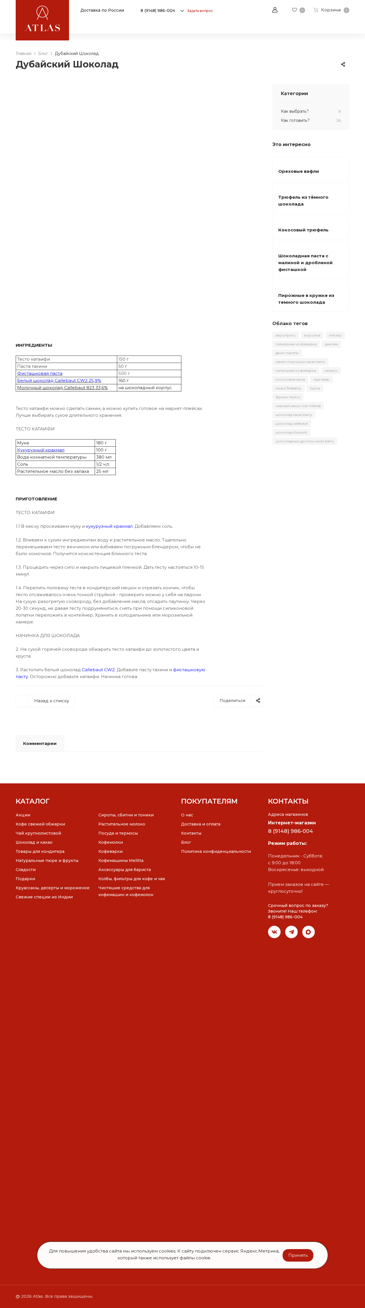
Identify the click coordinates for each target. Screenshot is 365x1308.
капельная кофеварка (295, 370)
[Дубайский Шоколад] (140, 208)
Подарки (25, 878)
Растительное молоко (121, 824)
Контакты (191, 833)
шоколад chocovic (291, 432)
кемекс (331, 370)
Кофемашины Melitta (120, 860)
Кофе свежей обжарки (40, 824)
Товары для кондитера (40, 851)
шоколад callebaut (291, 423)
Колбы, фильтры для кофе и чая (131, 878)
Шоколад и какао (34, 842)
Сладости (26, 869)
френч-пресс (287, 397)
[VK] (274, 932)
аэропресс (285, 335)
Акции (23, 815)
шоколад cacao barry (293, 414)
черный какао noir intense (298, 406)
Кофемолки (110, 842)
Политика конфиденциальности (216, 851)
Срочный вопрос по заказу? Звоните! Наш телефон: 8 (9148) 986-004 (298, 911)
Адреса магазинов (288, 814)
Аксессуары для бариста (124, 869)
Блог (186, 842)
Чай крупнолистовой (38, 833)
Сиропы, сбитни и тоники (126, 815)
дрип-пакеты (287, 353)
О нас (187, 815)
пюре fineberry (288, 388)
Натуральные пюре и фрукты (47, 860)
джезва (331, 344)
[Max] (308, 932)
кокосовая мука (290, 379)
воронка (312, 335)
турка (315, 388)
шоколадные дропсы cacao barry (304, 441)
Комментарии (40, 743)
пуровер (321, 379)
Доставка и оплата (200, 824)
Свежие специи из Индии (44, 897)
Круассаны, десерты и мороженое (53, 887)
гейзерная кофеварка (296, 344)
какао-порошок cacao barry (300, 362)
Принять (298, 1255)
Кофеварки (110, 851)
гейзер (335, 335)
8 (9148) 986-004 (158, 10)
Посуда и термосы (118, 833)
